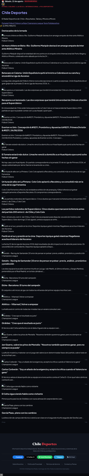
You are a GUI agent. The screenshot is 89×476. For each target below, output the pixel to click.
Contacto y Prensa (70, 464)
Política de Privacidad (35, 464)
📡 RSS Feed (71, 457)
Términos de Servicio (53, 464)
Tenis (46, 23)
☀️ (3, 4)
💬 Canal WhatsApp (45, 457)
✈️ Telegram (59, 457)
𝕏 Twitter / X (30, 457)
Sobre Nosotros (18, 464)
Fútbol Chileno (15, 23)
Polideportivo (53, 23)
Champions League (35, 23)
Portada (5, 23)
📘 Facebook (18, 457)
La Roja (24, 23)
